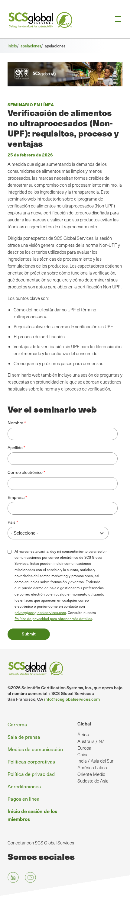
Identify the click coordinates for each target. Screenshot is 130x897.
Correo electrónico (25, 472)
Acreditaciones (24, 786)
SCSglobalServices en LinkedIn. (13, 877)
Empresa (16, 497)
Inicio (12, 46)
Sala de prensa (24, 737)
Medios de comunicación (35, 749)
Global (84, 723)
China (83, 754)
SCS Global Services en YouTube (30, 877)
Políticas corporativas (31, 761)
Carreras (17, 724)
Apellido (15, 447)
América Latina (92, 767)
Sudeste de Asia (93, 781)
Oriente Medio (91, 774)
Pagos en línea (24, 799)
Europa (84, 748)
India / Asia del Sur (95, 761)
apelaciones (31, 46)
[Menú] (116, 19)
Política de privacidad (31, 774)
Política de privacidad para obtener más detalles (53, 618)
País (11, 522)
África (83, 734)
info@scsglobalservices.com (72, 699)
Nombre (15, 423)
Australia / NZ (90, 741)
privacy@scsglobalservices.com (40, 612)
